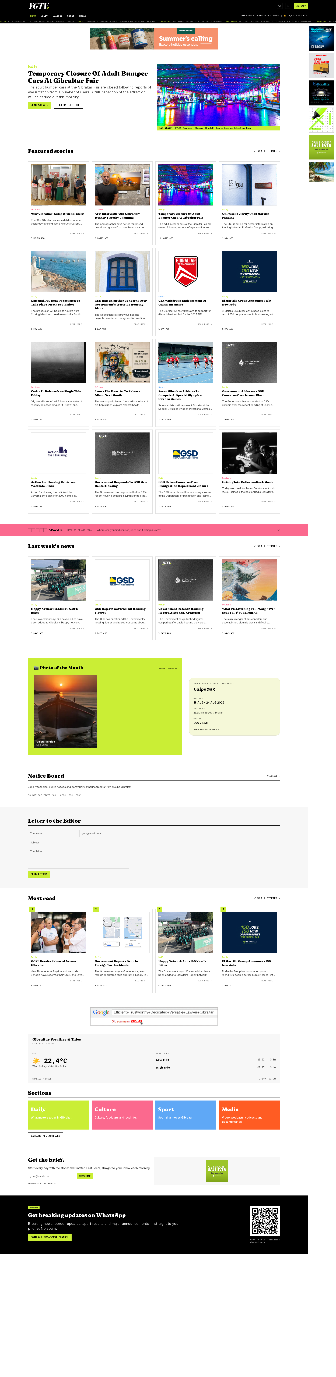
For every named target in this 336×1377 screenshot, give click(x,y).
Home (33, 15)
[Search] (279, 6)
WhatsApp (301, 6)
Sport (70, 15)
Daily (44, 15)
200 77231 (201, 723)
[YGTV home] (39, 6)
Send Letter (39, 874)
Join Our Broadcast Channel (50, 1237)
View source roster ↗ (206, 729)
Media (82, 15)
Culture (57, 15)
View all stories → (267, 151)
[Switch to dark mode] (288, 6)
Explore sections (68, 105)
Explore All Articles (45, 1135)
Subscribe (85, 1176)
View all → (273, 776)
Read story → (39, 105)
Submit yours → (168, 668)
